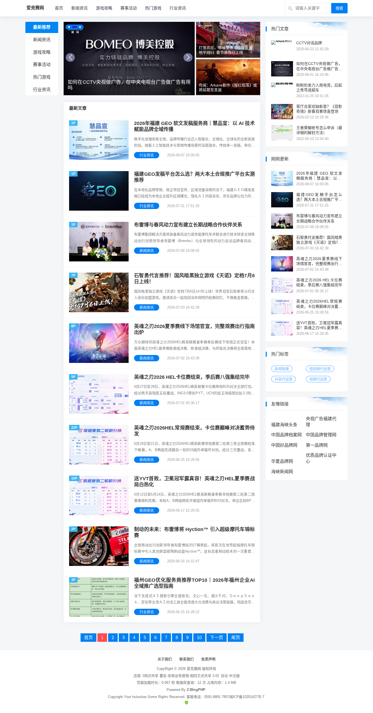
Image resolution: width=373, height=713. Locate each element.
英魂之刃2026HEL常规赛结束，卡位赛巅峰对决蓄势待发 (194, 431)
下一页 (216, 637)
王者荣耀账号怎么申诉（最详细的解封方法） (319, 130)
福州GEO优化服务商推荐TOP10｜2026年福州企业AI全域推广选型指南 (194, 583)
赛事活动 (128, 8)
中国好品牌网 (284, 445)
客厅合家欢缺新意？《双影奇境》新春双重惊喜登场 (319, 109)
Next (188, 57)
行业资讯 (178, 8)
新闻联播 (282, 369)
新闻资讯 (79, 8)
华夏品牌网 (282, 461)
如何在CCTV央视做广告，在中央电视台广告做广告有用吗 (129, 85)
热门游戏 (153, 8)
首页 (59, 8)
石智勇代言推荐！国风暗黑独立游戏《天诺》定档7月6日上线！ (194, 279)
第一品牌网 (317, 445)
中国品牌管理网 (321, 434)
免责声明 (208, 659)
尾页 (235, 637)
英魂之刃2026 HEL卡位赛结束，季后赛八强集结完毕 (192, 377)
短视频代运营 (320, 369)
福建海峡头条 (284, 424)
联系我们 (186, 659)
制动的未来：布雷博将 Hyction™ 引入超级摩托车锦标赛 (194, 532)
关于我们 (165, 659)
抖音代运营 (283, 379)
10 (199, 637)
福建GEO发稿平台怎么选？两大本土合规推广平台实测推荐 (194, 177)
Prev (70, 57)
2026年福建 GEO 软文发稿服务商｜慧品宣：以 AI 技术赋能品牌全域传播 (194, 126)
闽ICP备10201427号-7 (246, 697)
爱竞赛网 (194, 669)
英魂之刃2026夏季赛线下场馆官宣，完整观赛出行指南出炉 (194, 329)
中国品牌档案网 (286, 434)
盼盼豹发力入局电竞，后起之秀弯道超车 (319, 87)
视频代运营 (318, 379)
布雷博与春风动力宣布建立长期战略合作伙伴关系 (188, 225)
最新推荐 (42, 27)
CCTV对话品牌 (309, 43)
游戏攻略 (104, 8)
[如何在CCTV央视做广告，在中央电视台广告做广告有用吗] (129, 58)
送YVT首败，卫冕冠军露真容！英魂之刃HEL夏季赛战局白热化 (194, 482)
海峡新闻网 (282, 471)
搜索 (339, 8)
